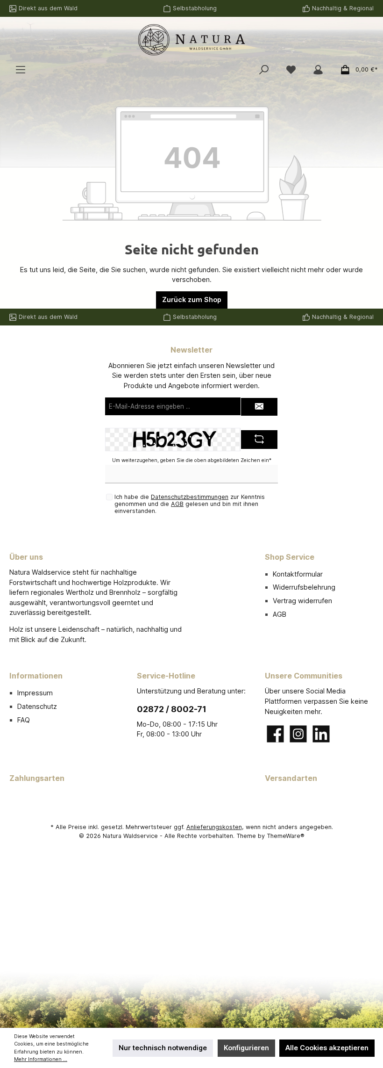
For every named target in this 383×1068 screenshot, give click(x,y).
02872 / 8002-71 (171, 709)
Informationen (36, 675)
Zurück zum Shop (191, 299)
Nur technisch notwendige (163, 1048)
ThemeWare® (286, 835)
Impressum (35, 693)
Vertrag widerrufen (302, 601)
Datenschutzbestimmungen (189, 496)
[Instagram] (298, 733)
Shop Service (289, 557)
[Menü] (20, 69)
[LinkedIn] (321, 733)
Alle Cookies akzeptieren (327, 1048)
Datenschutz (37, 706)
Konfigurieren (246, 1048)
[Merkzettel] (291, 69)
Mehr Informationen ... (40, 1059)
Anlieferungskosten (214, 826)
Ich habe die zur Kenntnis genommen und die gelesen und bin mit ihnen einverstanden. (189, 503)
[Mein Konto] (318, 69)
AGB (177, 503)
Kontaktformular (298, 574)
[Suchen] (264, 69)
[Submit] (259, 406)
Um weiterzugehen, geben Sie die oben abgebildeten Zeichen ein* (191, 460)
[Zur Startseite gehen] (191, 40)
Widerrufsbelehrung (304, 587)
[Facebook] (275, 733)
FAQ (23, 720)
